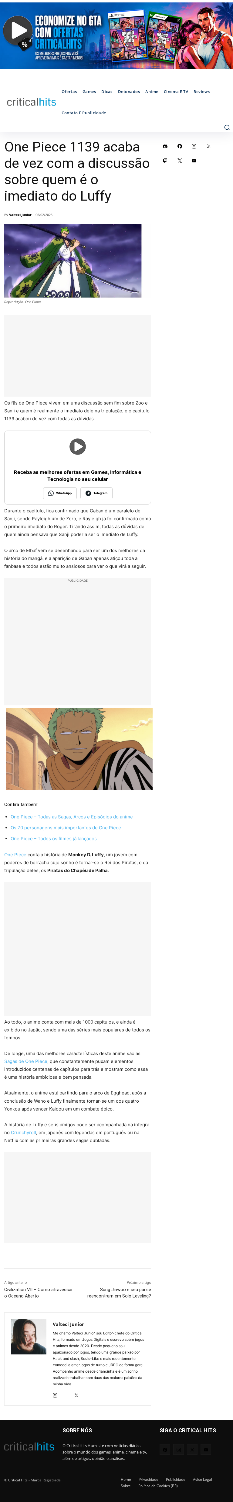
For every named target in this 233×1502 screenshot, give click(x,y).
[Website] (87, 1393)
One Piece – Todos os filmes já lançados (54, 838)
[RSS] (208, 146)
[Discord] (165, 146)
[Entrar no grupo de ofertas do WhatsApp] (116, 35)
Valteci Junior (20, 214)
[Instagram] (55, 1393)
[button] (227, 127)
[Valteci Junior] (28, 1359)
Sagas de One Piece (25, 1061)
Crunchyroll (23, 1132)
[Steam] (65, 1393)
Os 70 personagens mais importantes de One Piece (66, 828)
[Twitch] (165, 160)
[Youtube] (194, 160)
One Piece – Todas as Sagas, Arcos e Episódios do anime (72, 817)
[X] (76, 1393)
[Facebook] (180, 146)
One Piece (15, 855)
